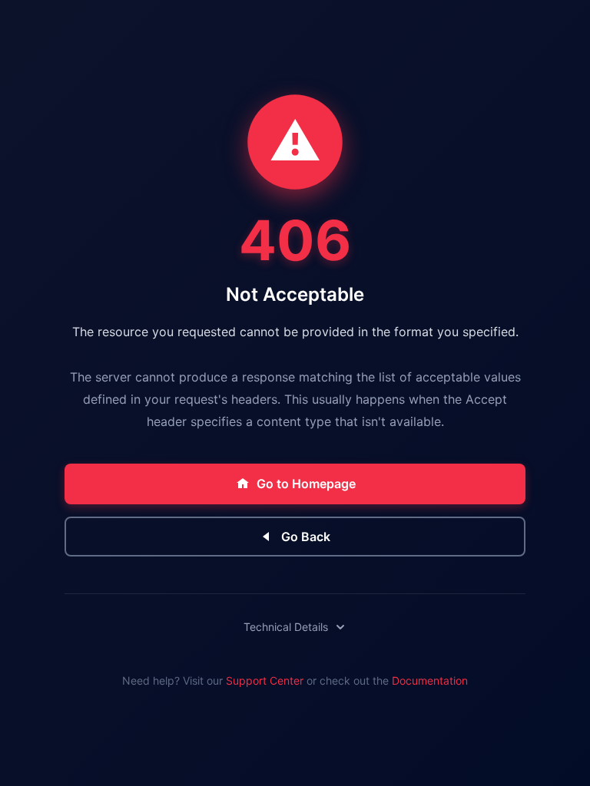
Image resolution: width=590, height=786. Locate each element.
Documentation (430, 680)
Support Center (264, 680)
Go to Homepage (306, 483)
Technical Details (286, 626)
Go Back (305, 536)
